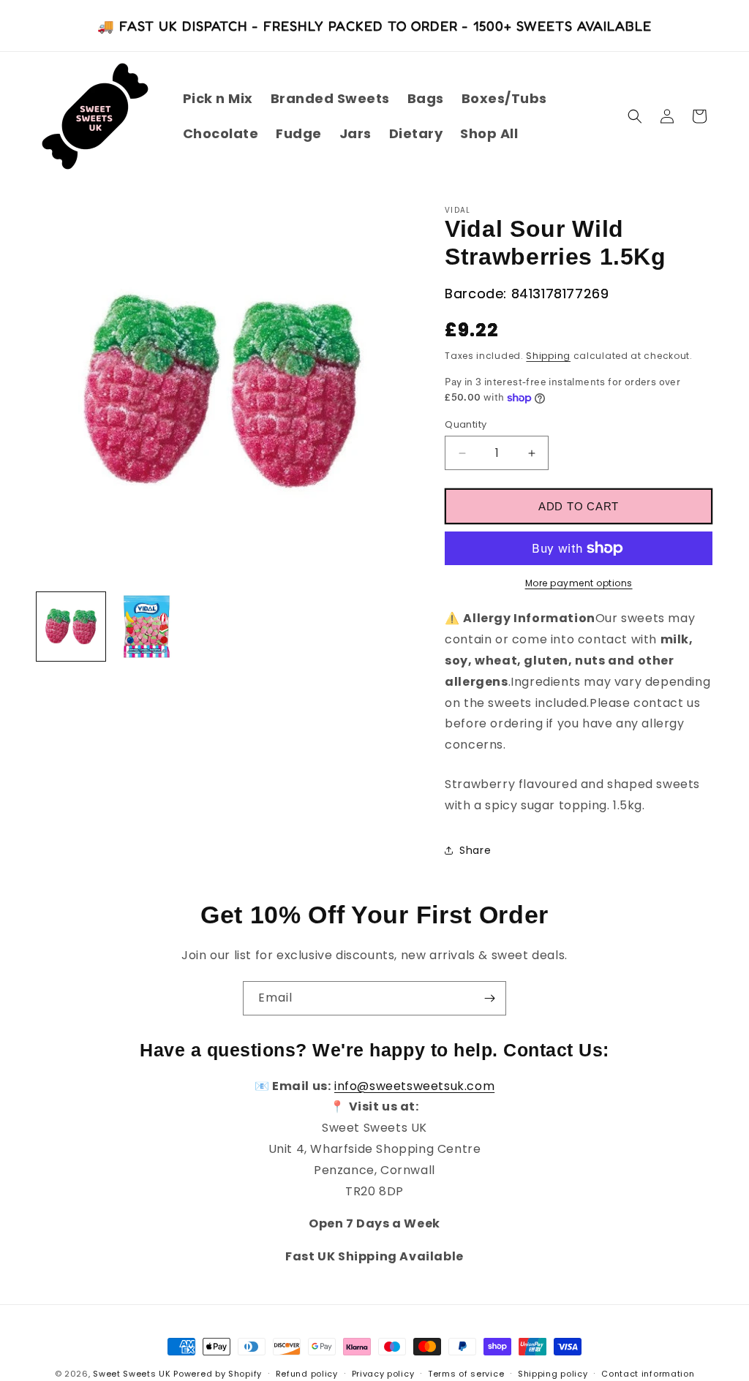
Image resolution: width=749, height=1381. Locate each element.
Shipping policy (553, 1374)
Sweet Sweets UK (132, 1374)
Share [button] (475, 850)
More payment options (579, 583)
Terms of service (466, 1374)
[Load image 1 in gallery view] (71, 626)
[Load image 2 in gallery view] (147, 626)
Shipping (548, 355)
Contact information (647, 1374)
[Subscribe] (489, 998)
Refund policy (307, 1374)
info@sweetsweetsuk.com (414, 1086)
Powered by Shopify (217, 1374)
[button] (635, 116)
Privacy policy (383, 1374)
